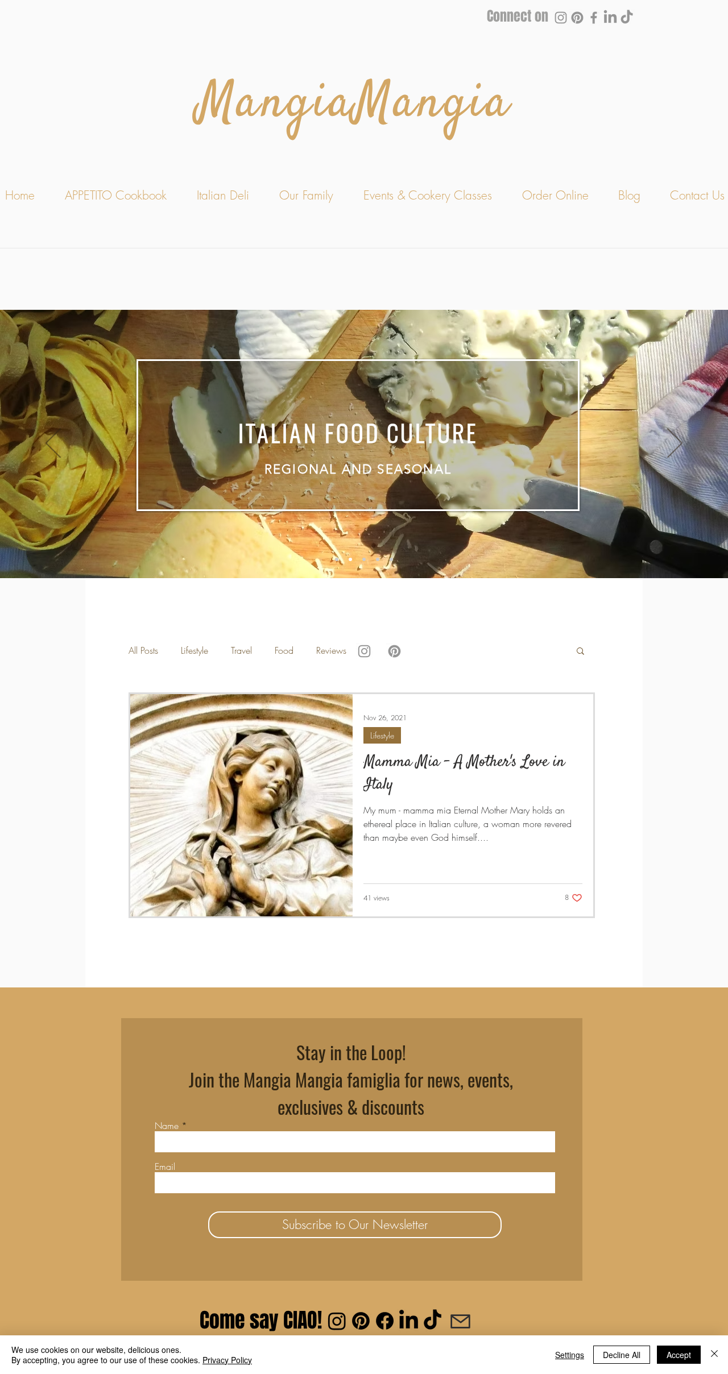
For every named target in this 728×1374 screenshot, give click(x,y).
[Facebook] (594, 18)
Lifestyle (194, 650)
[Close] (714, 1354)
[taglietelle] (350, 559)
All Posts (143, 650)
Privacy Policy (227, 1359)
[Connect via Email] (460, 1321)
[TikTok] (627, 18)
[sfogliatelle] (377, 559)
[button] (580, 652)
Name (167, 1125)
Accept (679, 1354)
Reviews (331, 650)
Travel (241, 650)
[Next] (674, 444)
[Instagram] (561, 18)
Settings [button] (569, 1354)
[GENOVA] (364, 559)
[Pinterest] (577, 18)
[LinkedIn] (610, 18)
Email (165, 1166)
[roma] (391, 559)
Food (284, 650)
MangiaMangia (354, 104)
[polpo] (336, 559)
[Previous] (53, 444)
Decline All (621, 1354)
